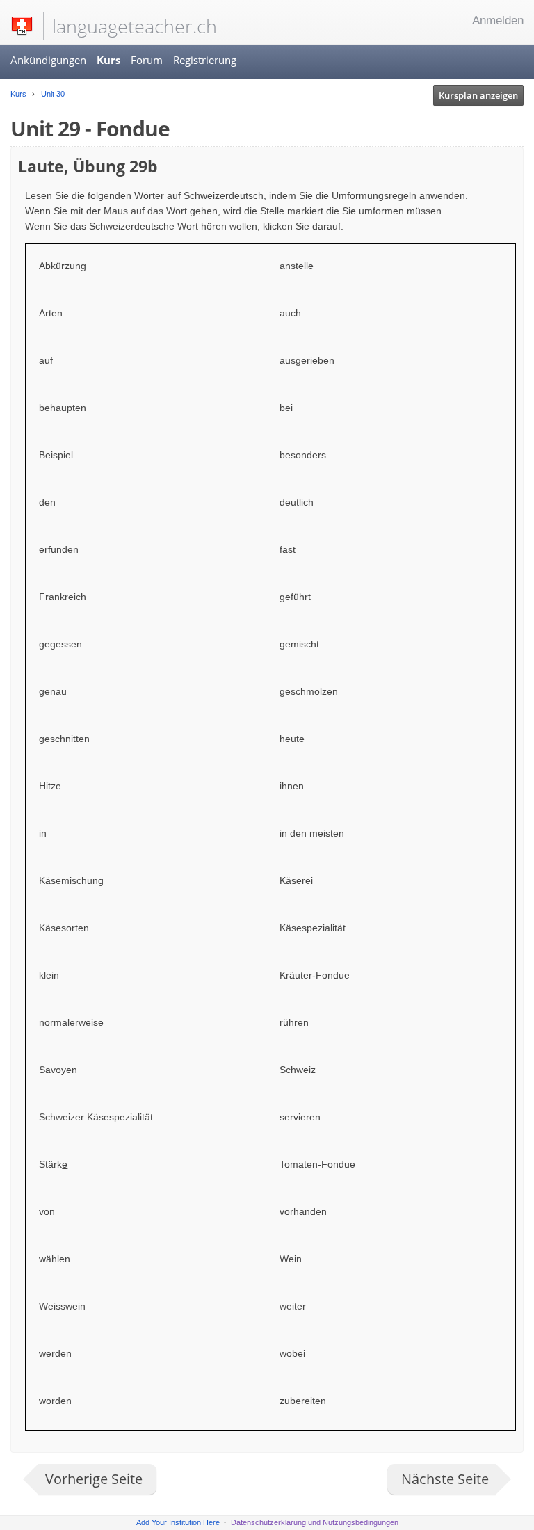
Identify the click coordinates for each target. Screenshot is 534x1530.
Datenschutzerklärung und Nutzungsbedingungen (314, 1522)
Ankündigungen (48, 60)
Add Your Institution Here (178, 1522)
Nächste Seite (445, 1478)
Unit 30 (52, 94)
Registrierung (204, 60)
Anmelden (498, 20)
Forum (147, 60)
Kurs (108, 60)
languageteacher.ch (134, 26)
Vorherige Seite (94, 1478)
